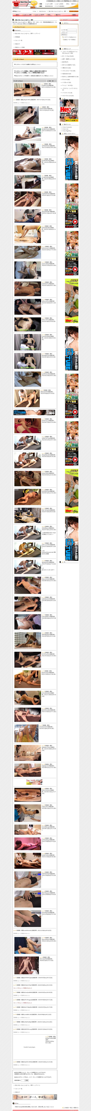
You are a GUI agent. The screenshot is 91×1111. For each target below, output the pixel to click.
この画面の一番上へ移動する (70, 1107)
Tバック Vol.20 (66, 85)
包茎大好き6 (65, 73)
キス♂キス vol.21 (66, 95)
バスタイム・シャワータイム (69, 88)
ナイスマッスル (66, 92)
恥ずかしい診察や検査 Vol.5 (69, 76)
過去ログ (17, 44)
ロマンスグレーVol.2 (67, 70)
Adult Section (42, 11)
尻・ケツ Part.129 (66, 56)
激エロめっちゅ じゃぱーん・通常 (57, 11)
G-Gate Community (67, 127)
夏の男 (64, 62)
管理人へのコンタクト (69, 133)
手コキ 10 (64, 79)
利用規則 (17, 37)
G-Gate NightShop (66, 130)
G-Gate (34, 11)
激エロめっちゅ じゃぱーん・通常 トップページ (27, 33)
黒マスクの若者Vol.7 (67, 65)
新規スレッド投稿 (20, 47)
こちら (19, 11)
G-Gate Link (65, 129)
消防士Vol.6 (65, 68)
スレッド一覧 (18, 40)
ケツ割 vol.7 (65, 82)
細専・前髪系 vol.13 (67, 59)
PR (64, 98)
